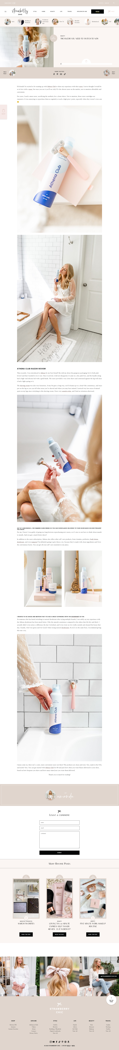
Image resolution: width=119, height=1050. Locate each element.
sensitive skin (66, 391)
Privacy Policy (34, 1033)
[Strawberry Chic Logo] (20, 11)
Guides (108, 1025)
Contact (33, 1031)
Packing (108, 1027)
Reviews (55, 1027)
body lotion (94, 539)
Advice (75, 1027)
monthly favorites (26, 921)
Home (43, 11)
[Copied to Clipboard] (65, 74)
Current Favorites (13, 1029)
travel (70, 11)
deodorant (20, 542)
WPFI (73, 1045)
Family (75, 1025)
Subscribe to (9, 3)
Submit (59, 852)
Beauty (52, 11)
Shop (112, 11)
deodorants (65, 628)
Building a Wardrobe (55, 1029)
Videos (107, 3)
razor (81, 86)
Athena (43, 373)
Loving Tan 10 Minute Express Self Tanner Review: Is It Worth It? (59, 926)
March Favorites (26, 924)
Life (61, 11)
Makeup (91, 1029)
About (34, 1029)
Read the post (26, 934)
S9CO (68, 1045)
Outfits (101, 3)
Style (35, 11)
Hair (91, 1025)
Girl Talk (75, 1029)
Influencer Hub (82, 11)
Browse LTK (13, 1025)
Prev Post (5, 72)
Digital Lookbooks (55, 1031)
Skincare (91, 1027)
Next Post (113, 72)
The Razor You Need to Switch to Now (80, 39)
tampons (34, 542)
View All (55, 1033)
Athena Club (51, 86)
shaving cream (25, 385)
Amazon (13, 1027)
